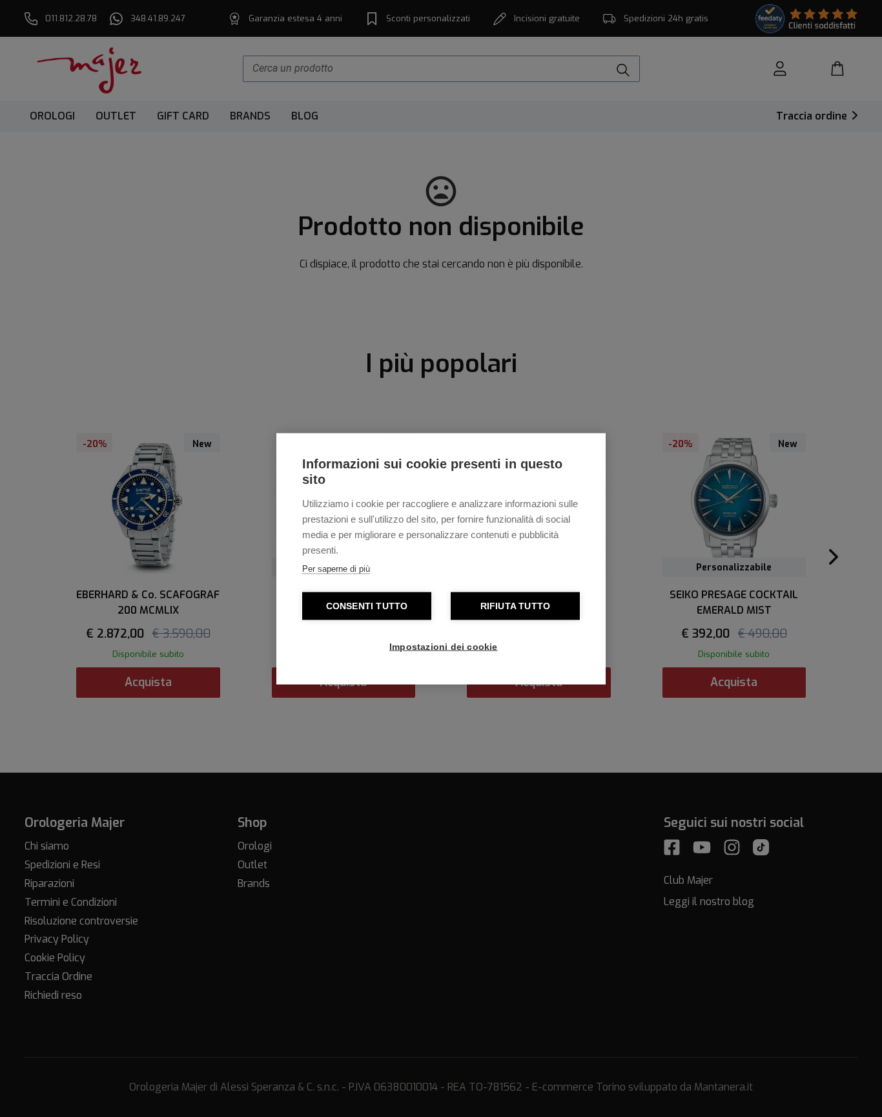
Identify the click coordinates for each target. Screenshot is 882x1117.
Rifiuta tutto (515, 606)
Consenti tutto (367, 606)
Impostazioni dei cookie (443, 646)
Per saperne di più (336, 568)
